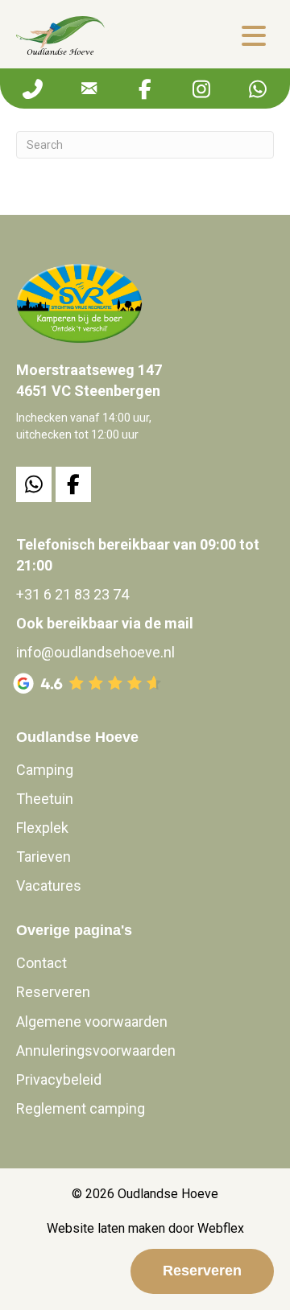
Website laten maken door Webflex (145, 1228)
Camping (44, 769)
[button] (254, 36)
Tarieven (43, 856)
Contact (41, 962)
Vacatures (48, 885)
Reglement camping (80, 1108)
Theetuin (44, 798)
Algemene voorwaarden (92, 1021)
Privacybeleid (59, 1079)
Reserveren (53, 991)
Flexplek (42, 827)
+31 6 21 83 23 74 (72, 594)
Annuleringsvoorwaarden (96, 1050)
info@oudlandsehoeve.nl (95, 652)
